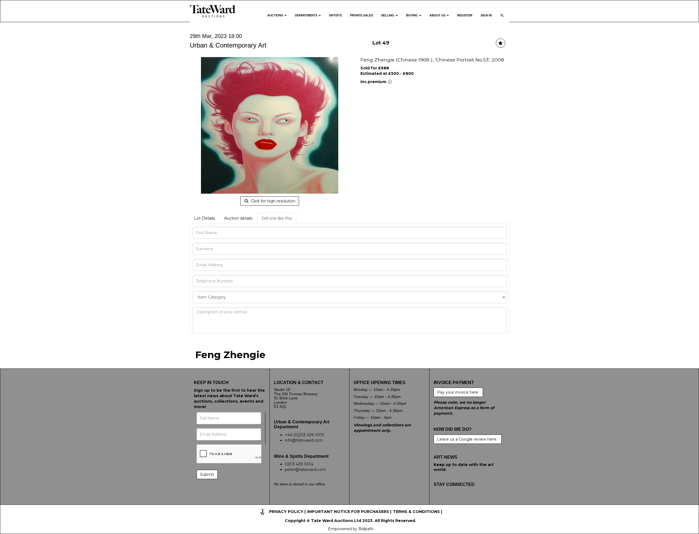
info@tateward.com (304, 440)
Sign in (486, 15)
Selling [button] (388, 15)
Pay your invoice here (458, 392)
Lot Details (204, 218)
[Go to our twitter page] (450, 501)
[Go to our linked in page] (461, 501)
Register (464, 15)
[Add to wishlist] (500, 43)
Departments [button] (306, 15)
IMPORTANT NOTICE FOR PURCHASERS (348, 511)
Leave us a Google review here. (467, 439)
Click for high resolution (272, 201)
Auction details (238, 218)
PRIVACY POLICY (286, 511)
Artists (335, 15)
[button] (502, 19)
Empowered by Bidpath (351, 528)
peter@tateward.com (305, 469)
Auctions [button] (275, 15)
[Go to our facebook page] (439, 501)
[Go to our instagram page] (472, 501)
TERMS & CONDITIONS (416, 511)
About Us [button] (438, 15)
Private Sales (361, 15)
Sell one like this (277, 218)
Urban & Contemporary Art (228, 45)
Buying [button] (412, 15)
